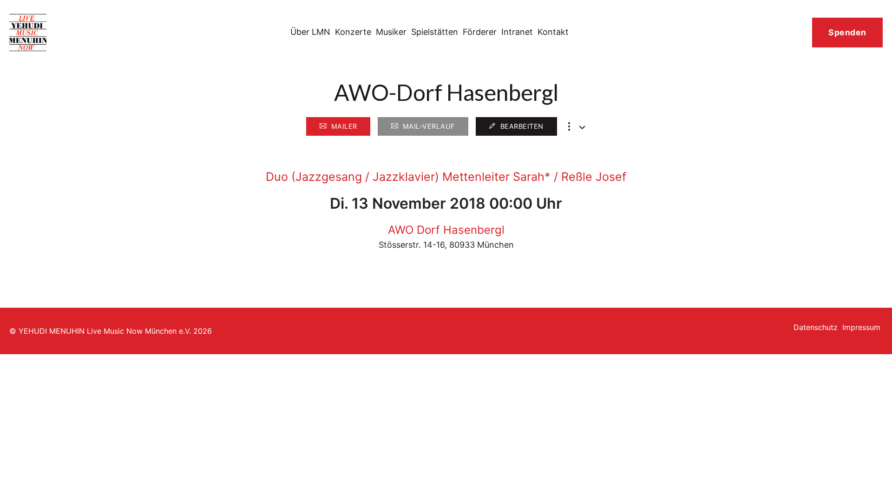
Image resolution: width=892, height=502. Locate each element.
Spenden (847, 32)
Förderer (480, 32)
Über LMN (310, 32)
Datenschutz (816, 327)
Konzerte (353, 32)
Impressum (861, 327)
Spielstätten (434, 32)
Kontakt (553, 32)
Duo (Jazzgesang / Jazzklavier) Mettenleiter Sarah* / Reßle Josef (446, 177)
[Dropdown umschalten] (582, 127)
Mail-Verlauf (429, 126)
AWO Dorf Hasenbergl (446, 230)
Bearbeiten (522, 126)
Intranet (517, 32)
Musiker (391, 32)
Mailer (344, 126)
